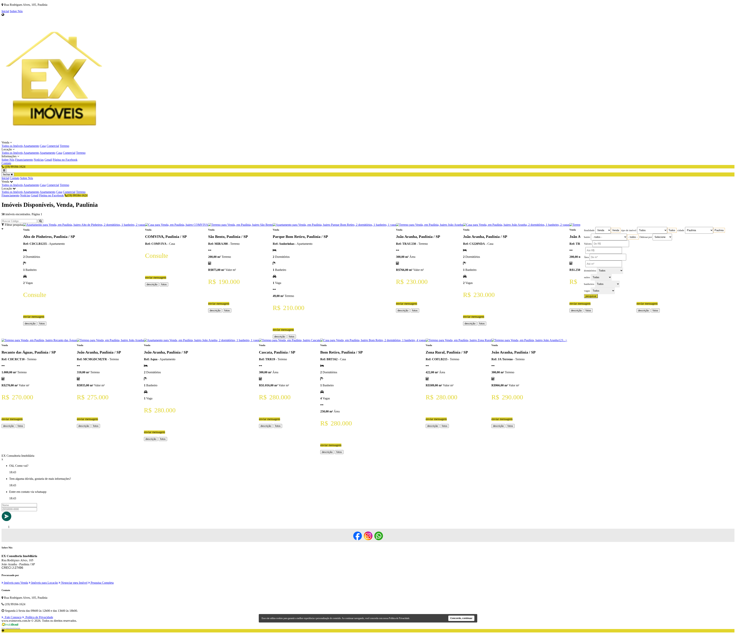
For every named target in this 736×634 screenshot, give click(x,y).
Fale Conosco (12, 617)
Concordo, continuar (461, 618)
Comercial (53, 146)
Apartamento (31, 146)
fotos (42, 323)
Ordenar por (646, 237)
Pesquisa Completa (102, 582)
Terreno (64, 146)
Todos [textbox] (672, 230)
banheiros (589, 284)
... (564, 340)
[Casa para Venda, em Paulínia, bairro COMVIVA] (176, 224)
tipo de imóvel (628, 230)
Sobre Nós (16, 11)
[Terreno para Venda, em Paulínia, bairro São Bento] (240, 224)
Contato (6, 163)
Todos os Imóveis (12, 146)
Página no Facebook (65, 159)
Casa (43, 146)
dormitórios (590, 270)
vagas (587, 290)
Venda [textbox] (615, 230)
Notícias (39, 159)
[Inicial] (56, 139)
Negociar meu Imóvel (73, 582)
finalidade (589, 230)
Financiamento (24, 159)
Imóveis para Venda (15, 582)
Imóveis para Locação (44, 582)
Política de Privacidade (38, 617)
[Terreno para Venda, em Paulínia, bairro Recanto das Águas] (39, 340)
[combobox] (615, 230)
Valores (588, 243)
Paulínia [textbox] (719, 230)
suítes (587, 277)
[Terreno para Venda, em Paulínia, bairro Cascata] (289, 340)
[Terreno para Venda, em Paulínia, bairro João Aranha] (429, 224)
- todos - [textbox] (632, 237)
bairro (587, 237)
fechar (7, 174)
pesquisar (591, 296)
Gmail (48, 159)
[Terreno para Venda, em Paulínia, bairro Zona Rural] (458, 340)
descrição (30, 323)
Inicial (5, 11)
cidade (680, 230)
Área (586, 257)
